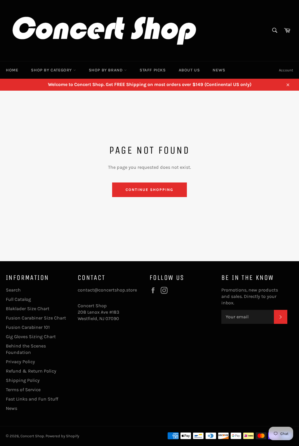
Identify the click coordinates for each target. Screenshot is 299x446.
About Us (189, 70)
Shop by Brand (106, 70)
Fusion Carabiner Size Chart (36, 318)
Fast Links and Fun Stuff (32, 399)
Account (286, 70)
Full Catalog (18, 299)
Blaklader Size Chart (27, 308)
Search (13, 290)
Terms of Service (23, 389)
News (219, 70)
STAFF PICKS (153, 70)
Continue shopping (149, 189)
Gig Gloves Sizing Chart (31, 336)
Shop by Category (52, 70)
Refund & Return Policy (31, 371)
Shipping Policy (23, 380)
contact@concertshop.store (107, 290)
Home (12, 70)
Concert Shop (32, 436)
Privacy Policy (20, 361)
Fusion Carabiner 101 (28, 327)
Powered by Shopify (62, 436)
